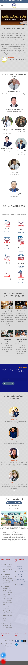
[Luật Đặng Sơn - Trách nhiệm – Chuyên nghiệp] (14, 5)
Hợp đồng (19, 574)
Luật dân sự (20, 566)
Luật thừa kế (20, 576)
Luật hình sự (20, 571)
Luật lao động (20, 584)
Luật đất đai (20, 568)
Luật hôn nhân (20, 579)
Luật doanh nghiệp (21, 581)
